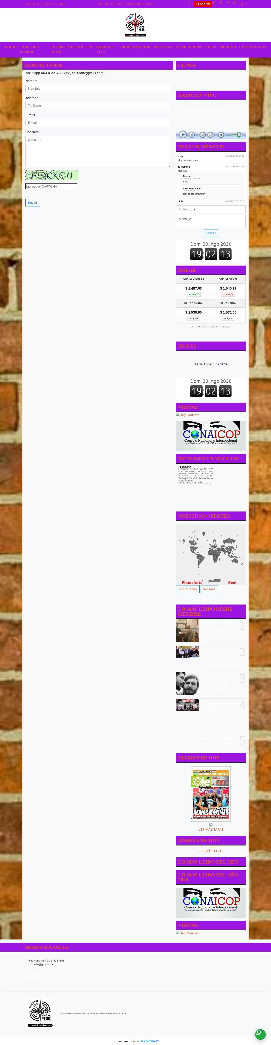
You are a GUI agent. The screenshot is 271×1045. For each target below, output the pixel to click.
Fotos (210, 47)
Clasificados (187, 47)
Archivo (227, 47)
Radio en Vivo (105, 49)
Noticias (162, 47)
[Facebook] (229, 4)
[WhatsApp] (215, 4)
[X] (222, 4)
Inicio (11, 47)
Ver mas (209, 589)
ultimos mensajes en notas (71, 49)
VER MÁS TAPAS (210, 829)
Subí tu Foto (188, 589)
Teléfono (31, 98)
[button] (190, 4)
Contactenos (252, 47)
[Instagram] (236, 4)
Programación (136, 47)
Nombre (31, 81)
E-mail (30, 115)
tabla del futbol (30, 49)
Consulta (32, 132)
